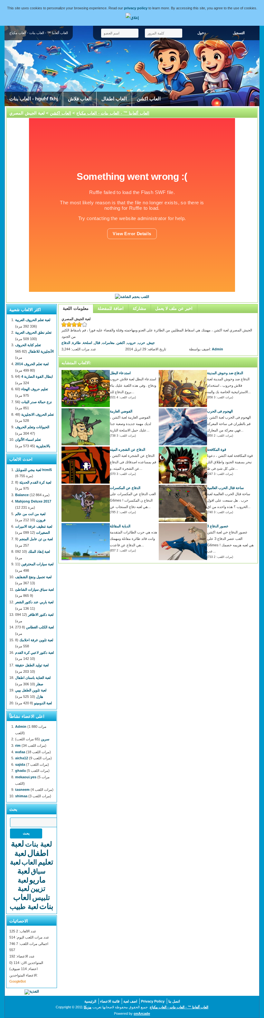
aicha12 (21, 758)
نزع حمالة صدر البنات (36, 402)
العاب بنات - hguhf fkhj (33, 98)
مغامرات (108, 343)
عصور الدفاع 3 (218, 526)
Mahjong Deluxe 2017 (33, 501)
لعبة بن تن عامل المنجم (36, 539)
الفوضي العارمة (121, 411)
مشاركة (139, 308)
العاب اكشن (149, 98)
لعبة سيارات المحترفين (37, 564)
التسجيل (239, 33)
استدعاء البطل (120, 373)
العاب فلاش (79, 98)
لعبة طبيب (24, 906)
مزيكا (87, 1007)
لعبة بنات (38, 844)
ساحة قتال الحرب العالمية (225, 488)
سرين (45, 739)
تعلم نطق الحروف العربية (33, 332)
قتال (97, 343)
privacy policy (135, 8)
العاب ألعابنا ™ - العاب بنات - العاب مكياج (112, 113)
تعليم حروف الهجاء (34, 389)
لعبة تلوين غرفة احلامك (36, 640)
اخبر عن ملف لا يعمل (174, 308)
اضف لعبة (130, 1001)
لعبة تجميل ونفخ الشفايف (33, 577)
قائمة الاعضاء (109, 1001)
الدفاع (65, 343)
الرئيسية (90, 1001)
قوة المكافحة (216, 449)
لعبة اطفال (30, 848)
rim (18, 745)
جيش (151, 343)
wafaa (20, 752)
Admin (217, 349)
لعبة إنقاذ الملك (39, 551)
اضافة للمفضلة (111, 308)
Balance (22, 495)
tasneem (22, 789)
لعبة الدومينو (43, 703)
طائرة (76, 343)
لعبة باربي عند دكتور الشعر (34, 602)
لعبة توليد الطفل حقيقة (32, 665)
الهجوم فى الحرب (220, 411)
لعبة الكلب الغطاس (40, 627)
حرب (141, 343)
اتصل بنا (174, 1001)
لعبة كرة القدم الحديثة (35, 482)
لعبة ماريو (31, 875)
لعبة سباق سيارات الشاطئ (34, 589)
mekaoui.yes (25, 777)
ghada (20, 771)
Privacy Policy (153, 1001)
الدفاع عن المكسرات (125, 488)
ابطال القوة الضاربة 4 (37, 376)
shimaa (21, 796)
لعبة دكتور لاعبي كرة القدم (34, 652)
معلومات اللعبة (76, 308)
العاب (29, 862)
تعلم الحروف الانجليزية (37, 414)
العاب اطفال (114, 98)
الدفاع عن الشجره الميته (127, 449)
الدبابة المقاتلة (120, 526)
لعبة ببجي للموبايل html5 (33, 470)
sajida (20, 764)
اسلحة (87, 343)
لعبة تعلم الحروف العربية (32, 320)
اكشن (121, 343)
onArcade (142, 1013)
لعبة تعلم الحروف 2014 (32, 364)
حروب (131, 343)
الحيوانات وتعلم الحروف (32, 427)
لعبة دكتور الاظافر (40, 614)
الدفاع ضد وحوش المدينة (225, 373)
